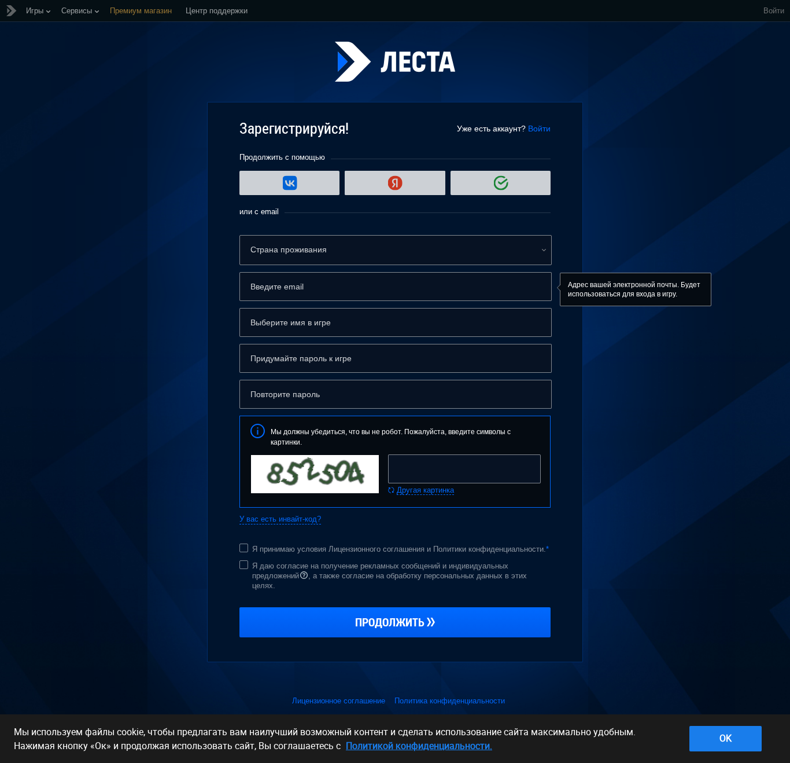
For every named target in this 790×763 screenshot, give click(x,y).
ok (725, 738)
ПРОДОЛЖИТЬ (389, 622)
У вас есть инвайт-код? (280, 519)
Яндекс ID (395, 183)
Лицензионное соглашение (338, 700)
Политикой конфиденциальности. (419, 745)
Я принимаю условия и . (400, 549)
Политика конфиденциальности (449, 700)
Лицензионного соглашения (376, 549)
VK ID (289, 183)
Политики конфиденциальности (488, 549)
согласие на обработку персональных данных (422, 575)
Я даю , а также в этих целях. (389, 576)
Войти (773, 10)
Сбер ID (501, 183)
